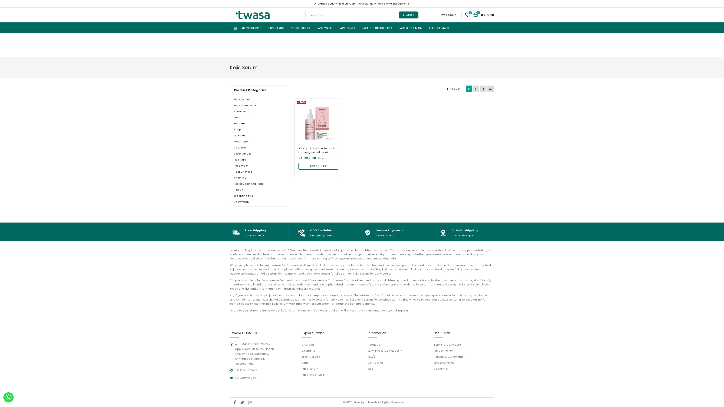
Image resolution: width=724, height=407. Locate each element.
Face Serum (242, 99)
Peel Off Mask (243, 172)
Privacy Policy (443, 351)
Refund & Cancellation (450, 357)
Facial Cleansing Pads (248, 184)
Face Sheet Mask (245, 105)
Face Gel (240, 123)
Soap (237, 129)
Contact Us (375, 363)
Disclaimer (441, 369)
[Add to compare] (337, 110)
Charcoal (240, 147)
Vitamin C (240, 178)
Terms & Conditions (448, 345)
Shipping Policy (444, 363)
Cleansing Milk (243, 196)
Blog (371, 369)
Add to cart (319, 166)
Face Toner (241, 141)
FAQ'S (372, 357)
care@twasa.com (247, 377)
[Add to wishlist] (337, 103)
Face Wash (241, 166)
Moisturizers (242, 117)
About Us (374, 345)
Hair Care (240, 159)
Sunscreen (241, 111)
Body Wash (241, 202)
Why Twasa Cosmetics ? (385, 351)
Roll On (238, 190)
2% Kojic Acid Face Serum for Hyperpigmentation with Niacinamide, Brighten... (317, 150)
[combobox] (362, 15)
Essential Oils (242, 153)
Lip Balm (239, 135)
